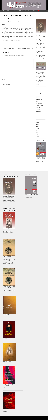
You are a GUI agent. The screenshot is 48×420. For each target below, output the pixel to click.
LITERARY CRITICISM (39, 105)
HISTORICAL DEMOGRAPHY (40, 118)
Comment (4, 58)
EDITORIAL (38, 97)
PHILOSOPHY (38, 109)
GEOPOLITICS (38, 117)
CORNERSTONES (39, 99)
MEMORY (37, 124)
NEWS (37, 130)
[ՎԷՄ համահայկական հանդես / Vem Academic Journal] (24, 5)
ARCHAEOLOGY (38, 120)
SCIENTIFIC (38, 128)
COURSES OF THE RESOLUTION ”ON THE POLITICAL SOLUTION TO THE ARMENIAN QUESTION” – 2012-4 (17, 48)
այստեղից (37, 84)
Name (3, 70)
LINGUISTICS (38, 107)
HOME (4, 10)
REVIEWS (37, 132)
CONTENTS (38, 95)
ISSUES (15, 10)
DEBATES (37, 126)
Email (3, 74)
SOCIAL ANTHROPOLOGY (40, 115)
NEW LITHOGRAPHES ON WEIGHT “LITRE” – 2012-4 (10, 47)
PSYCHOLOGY (38, 111)
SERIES (34, 10)
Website (3, 79)
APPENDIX (37, 136)
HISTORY (37, 101)
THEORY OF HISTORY (39, 103)
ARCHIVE (37, 134)
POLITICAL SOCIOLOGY (40, 113)
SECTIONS (21, 10)
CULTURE (7, 40)
